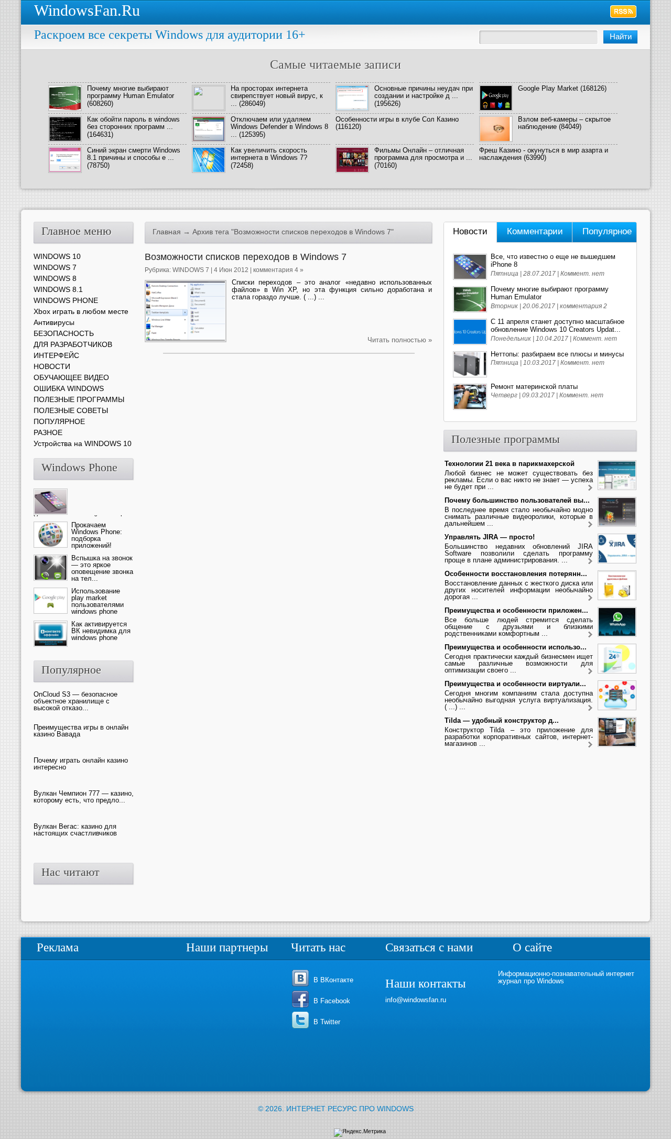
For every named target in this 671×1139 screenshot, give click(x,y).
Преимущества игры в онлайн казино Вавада (81, 730)
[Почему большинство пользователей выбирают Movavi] (590, 525)
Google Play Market (548, 88)
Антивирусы (54, 322)
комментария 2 (583, 306)
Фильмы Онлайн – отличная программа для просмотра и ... (423, 153)
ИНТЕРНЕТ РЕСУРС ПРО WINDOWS (350, 1108)
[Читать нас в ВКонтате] (302, 986)
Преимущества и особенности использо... (516, 647)
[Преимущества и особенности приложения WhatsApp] (590, 635)
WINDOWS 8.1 (58, 289)
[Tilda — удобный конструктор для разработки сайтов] (590, 745)
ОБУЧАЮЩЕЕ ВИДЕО (71, 377)
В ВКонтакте (333, 980)
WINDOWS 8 (55, 278)
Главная (167, 231)
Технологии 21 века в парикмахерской (510, 464)
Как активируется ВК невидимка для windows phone (101, 631)
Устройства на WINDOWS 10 (83, 443)
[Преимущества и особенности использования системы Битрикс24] (590, 671)
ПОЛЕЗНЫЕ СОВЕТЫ (71, 410)
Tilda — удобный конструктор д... (502, 720)
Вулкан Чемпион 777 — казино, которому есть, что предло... (84, 796)
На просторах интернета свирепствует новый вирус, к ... (277, 95)
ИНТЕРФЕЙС (56, 355)
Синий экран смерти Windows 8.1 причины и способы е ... (133, 153)
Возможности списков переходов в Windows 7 (246, 257)
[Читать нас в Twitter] (302, 1028)
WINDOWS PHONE (66, 300)
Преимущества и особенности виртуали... (515, 684)
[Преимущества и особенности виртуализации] (590, 708)
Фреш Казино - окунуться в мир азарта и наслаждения (543, 153)
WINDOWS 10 (57, 256)
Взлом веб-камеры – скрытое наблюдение (564, 123)
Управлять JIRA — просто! (490, 537)
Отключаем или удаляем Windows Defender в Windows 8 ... (279, 126)
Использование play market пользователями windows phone (97, 601)
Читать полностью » (399, 340)
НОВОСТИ (52, 366)
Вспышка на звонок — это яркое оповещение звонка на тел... (102, 568)
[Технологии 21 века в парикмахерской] (590, 488)
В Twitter (326, 1022)
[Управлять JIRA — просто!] (590, 561)
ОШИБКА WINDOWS (69, 388)
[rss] (623, 11)
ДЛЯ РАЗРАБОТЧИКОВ (73, 344)
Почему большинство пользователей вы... (517, 500)
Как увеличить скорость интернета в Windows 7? (269, 153)
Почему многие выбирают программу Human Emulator (130, 92)
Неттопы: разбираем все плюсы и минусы (557, 354)
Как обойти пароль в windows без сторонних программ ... (133, 123)
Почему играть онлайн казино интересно (81, 763)
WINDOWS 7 (190, 270)
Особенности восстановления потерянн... (516, 574)
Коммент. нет (582, 273)
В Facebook (331, 1001)
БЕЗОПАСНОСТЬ (64, 333)
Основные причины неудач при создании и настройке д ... (423, 92)
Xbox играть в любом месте (81, 311)
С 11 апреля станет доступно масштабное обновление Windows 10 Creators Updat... (557, 325)
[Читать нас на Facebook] (302, 1007)
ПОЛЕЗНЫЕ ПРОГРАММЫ (79, 399)
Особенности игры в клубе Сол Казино (397, 119)
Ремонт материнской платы (534, 386)
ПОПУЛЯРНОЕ (59, 421)
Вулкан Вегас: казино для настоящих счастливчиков (75, 829)
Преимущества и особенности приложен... (516, 610)
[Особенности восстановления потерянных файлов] (590, 598)
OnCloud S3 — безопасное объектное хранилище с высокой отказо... (75, 701)
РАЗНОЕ (48, 432)
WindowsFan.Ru (87, 10)
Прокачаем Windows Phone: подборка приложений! (96, 535)
